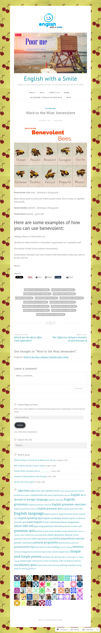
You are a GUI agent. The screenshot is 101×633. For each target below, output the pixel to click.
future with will (24, 526)
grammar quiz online (45, 531)
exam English (34, 522)
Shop (68, 97)
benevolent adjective (46, 298)
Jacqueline (58, 120)
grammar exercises (53, 526)
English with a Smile (50, 78)
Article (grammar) (65, 491)
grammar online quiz (72, 526)
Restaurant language (65, 547)
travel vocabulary (51, 561)
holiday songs (61, 531)
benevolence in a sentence (37, 294)
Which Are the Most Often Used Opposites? (28, 338)
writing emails (67, 565)
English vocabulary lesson (55, 518)
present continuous (23, 542)
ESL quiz (22, 522)
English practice (51, 514)
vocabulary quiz (25, 565)
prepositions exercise (72, 538)
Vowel (39, 565)
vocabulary (50, 108)
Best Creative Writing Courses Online (29, 465)
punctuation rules (43, 547)
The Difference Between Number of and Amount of (69, 338)
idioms (23, 535)
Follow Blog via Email (28, 404)
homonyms (72, 531)
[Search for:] (50, 445)
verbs (61, 561)
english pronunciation (68, 514)
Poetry (56, 538)
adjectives (24, 490)
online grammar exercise (60, 534)
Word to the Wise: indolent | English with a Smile (46, 357)
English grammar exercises (69, 504)
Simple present (31, 556)
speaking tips (48, 557)
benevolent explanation (63, 302)
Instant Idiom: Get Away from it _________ (32, 471)
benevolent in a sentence (35, 306)
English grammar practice (25, 509)
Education (67, 495)
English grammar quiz (50, 508)
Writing (55, 565)
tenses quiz (25, 560)
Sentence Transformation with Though (30, 476)
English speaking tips (30, 518)
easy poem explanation (53, 495)
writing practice (28, 568)
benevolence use (24, 298)
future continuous (51, 522)
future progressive (70, 522)
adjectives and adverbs (41, 490)
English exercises (55, 500)
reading (55, 546)
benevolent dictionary (35, 302)
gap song (38, 526)
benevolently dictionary (36, 310)
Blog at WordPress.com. (50, 620)
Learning (38, 535)
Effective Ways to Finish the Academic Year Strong (35, 460)
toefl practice (37, 561)
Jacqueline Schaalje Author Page (46, 97)
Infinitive (29, 535)
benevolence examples (63, 290)
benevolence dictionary (37, 290)
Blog (42, 92)
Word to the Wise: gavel (24, 482)
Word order (47, 565)
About (32, 92)
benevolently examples (63, 310)
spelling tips (59, 557)
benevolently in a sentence (50, 314)
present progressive (46, 542)
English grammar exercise (39, 505)
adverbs (56, 491)
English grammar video (73, 509)
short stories (52, 552)
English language (29, 513)
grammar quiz (24, 530)
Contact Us (54, 92)
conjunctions (36, 495)
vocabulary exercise (72, 561)
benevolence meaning (64, 294)
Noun (44, 535)
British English (25, 495)
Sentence (78, 546)
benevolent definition (72, 298)
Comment (78, 388)
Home (66, 92)
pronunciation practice (68, 543)
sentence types (40, 552)
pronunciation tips (24, 546)
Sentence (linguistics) (23, 552)
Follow (20, 425)
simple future (64, 552)
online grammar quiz (42, 538)
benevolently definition (64, 306)
